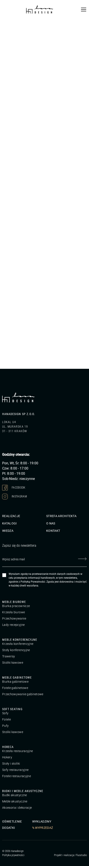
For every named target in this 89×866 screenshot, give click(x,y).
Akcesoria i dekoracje (17, 807)
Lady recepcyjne (13, 624)
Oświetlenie (12, 821)
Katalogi (9, 523)
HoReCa (8, 747)
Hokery (7, 757)
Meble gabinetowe (17, 677)
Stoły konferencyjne (16, 650)
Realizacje (11, 516)
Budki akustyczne (14, 795)
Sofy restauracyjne (15, 769)
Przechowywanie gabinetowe (22, 694)
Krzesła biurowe (13, 612)
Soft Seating (12, 709)
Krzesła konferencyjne (17, 643)
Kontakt (53, 530)
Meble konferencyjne (19, 639)
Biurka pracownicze (16, 605)
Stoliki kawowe (12, 662)
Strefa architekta (61, 516)
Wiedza (7, 530)
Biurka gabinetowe (15, 681)
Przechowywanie (14, 618)
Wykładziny (41, 821)
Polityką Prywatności (33, 581)
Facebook (18, 487)
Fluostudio (81, 855)
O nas (50, 523)
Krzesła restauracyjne (17, 751)
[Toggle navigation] (83, 9)
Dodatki (8, 827)
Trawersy (8, 656)
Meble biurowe (14, 602)
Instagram (19, 496)
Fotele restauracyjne (16, 776)
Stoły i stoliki (11, 763)
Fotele (6, 719)
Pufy (5, 725)
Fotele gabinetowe (15, 687)
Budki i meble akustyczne (22, 791)
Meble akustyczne (14, 801)
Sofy (5, 713)
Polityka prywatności (13, 855)
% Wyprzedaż (42, 827)
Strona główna (10, 24)
